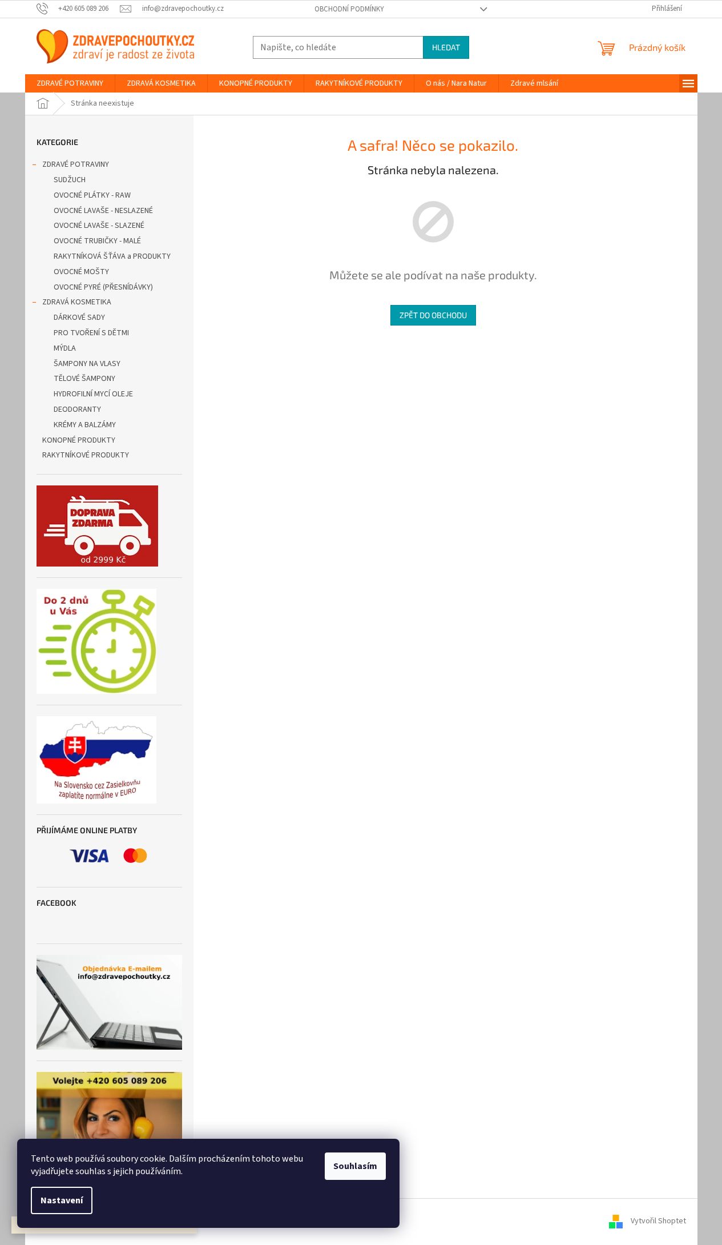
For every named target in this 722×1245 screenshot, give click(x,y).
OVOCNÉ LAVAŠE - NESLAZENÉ (103, 210)
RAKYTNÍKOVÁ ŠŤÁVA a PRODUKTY (112, 256)
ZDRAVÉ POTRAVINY (75, 164)
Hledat (446, 47)
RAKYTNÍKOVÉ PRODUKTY (85, 455)
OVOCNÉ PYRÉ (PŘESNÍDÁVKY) (103, 287)
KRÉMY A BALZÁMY (85, 425)
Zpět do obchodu (433, 315)
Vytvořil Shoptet (658, 1221)
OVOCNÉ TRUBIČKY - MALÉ (97, 241)
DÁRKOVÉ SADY (79, 317)
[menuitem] (70, 83)
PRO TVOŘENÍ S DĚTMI (91, 333)
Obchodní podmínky (349, 9)
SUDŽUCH (70, 180)
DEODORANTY (77, 409)
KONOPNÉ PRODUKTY (78, 440)
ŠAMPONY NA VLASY (87, 364)
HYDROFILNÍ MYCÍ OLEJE (93, 394)
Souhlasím (355, 1166)
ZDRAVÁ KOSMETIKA (76, 302)
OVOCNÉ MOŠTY (81, 272)
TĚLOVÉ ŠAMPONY (84, 378)
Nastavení (62, 1200)
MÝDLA (65, 348)
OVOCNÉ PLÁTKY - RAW (92, 195)
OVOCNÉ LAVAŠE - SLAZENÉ (99, 225)
